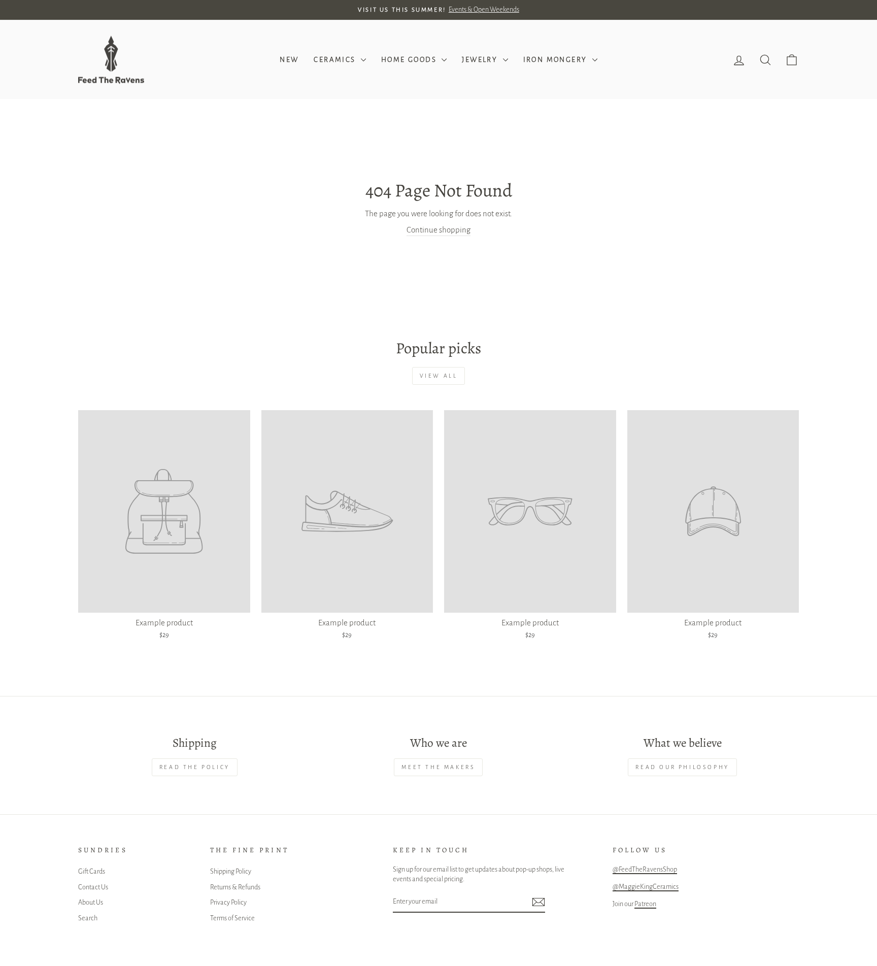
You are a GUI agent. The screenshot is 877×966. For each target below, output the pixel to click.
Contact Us (93, 887)
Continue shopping (438, 229)
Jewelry (481, 59)
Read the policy (194, 767)
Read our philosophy (682, 767)
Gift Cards (91, 871)
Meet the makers (438, 767)
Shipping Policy (230, 871)
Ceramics (336, 59)
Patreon (645, 904)
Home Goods (410, 59)
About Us (90, 902)
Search (87, 918)
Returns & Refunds (235, 887)
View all (439, 376)
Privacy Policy (228, 902)
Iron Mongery (556, 59)
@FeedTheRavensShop (645, 869)
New (289, 59)
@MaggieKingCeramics (646, 886)
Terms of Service (232, 918)
